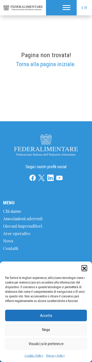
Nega (46, 329)
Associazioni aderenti (22, 218)
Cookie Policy (34, 355)
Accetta (46, 315)
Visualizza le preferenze (46, 343)
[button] (84, 267)
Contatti (10, 248)
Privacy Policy (55, 355)
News (8, 241)
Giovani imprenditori (22, 226)
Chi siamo (12, 211)
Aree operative (16, 233)
